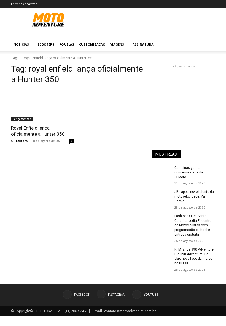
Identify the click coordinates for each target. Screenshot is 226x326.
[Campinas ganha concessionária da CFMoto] (161, 172)
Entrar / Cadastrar (24, 4)
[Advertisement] (183, 97)
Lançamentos (22, 119)
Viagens (117, 44)
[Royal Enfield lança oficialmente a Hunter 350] (42, 105)
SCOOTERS (45, 44)
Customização (92, 44)
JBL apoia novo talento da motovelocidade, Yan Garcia (194, 196)
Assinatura (143, 44)
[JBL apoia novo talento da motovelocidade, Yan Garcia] (161, 196)
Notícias (21, 44)
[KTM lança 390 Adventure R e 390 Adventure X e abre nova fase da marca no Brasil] (161, 254)
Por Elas (66, 44)
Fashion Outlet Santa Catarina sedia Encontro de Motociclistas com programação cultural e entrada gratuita (192, 225)
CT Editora (19, 141)
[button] (208, 44)
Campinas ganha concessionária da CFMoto (188, 172)
